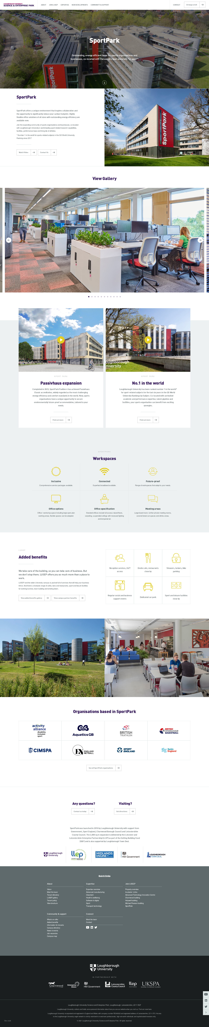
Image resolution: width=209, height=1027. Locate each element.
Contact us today (80, 811)
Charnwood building (132, 897)
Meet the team (52, 892)
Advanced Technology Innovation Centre (140, 895)
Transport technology (94, 906)
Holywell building (131, 900)
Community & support (56, 914)
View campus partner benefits (65, 598)
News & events (52, 930)
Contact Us (44, 152)
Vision (49, 889)
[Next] (200, 240)
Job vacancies (52, 933)
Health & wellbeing (93, 897)
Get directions (121, 811)
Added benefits (52, 922)
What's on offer (52, 919)
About (49, 883)
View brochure (52, 903)
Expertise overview (93, 889)
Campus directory (53, 928)
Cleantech (89, 895)
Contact (89, 922)
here (149, 1009)
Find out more (58, 420)
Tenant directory (53, 895)
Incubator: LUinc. (131, 892)
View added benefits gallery (31, 598)
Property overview (131, 889)
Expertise (90, 883)
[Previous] (8, 240)
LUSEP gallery (52, 897)
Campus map (52, 936)
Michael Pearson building (134, 903)
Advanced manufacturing (95, 892)
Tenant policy (52, 900)
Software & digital (92, 900)
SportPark (129, 906)
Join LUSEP (130, 883)
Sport (88, 903)
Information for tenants (55, 925)
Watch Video (23, 152)
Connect (89, 914)
